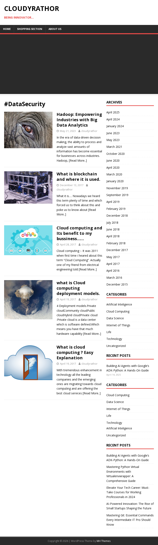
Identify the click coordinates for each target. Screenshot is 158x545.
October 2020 (115, 154)
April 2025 (113, 112)
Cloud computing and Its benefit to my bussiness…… (79, 233)
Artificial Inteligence (119, 304)
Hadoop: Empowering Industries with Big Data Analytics (79, 120)
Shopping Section (29, 29)
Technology (114, 339)
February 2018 (115, 243)
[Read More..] (78, 160)
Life (108, 332)
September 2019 (117, 195)
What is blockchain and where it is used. (78, 176)
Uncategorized (116, 346)
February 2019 (115, 209)
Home (7, 29)
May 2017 (113, 257)
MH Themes (103, 541)
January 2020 (115, 181)
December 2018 (117, 215)
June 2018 (113, 229)
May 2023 (113, 140)
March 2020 (114, 174)
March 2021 (114, 147)
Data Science (115, 318)
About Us (55, 29)
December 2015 (117, 284)
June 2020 (113, 160)
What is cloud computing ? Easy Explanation (75, 352)
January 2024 (115, 126)
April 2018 (113, 236)
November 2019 (117, 188)
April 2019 (113, 202)
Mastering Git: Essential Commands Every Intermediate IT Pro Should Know (130, 519)
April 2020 (113, 167)
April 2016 (113, 270)
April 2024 (113, 119)
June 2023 (113, 133)
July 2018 (112, 222)
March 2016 (114, 278)
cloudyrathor (89, 131)
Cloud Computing (117, 311)
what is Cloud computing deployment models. (78, 288)
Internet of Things (118, 325)
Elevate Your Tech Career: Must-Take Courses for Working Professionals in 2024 (127, 492)
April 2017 (113, 264)
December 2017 (117, 250)
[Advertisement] (79, 65)
